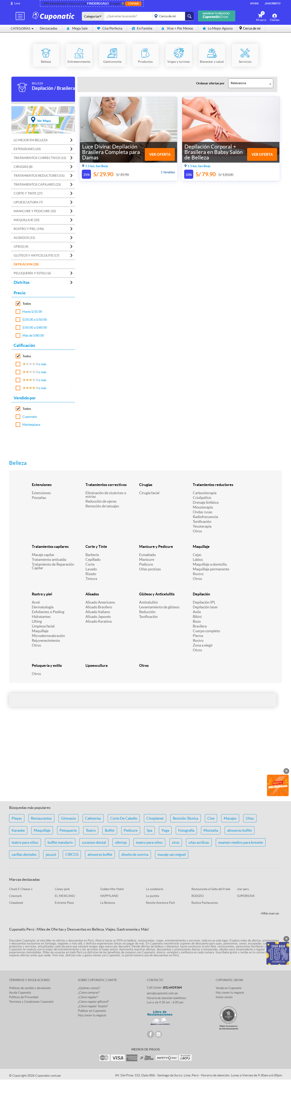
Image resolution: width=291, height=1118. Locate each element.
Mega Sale (80, 28)
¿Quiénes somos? (89, 988)
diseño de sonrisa (134, 854)
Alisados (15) (24, 237)
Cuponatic (30, 416)
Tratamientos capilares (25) (37, 184)
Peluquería (68, 830)
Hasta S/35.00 (32, 311)
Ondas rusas (202, 512)
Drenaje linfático (206, 502)
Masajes (230, 818)
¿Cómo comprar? (89, 992)
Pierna (198, 636)
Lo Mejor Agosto (220, 28)
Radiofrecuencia (205, 517)
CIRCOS (71, 854)
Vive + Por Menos (180, 28)
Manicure (146, 559)
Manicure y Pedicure (156, 546)
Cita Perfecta (112, 28)
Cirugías (145, 485)
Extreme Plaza (64, 902)
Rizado (90, 574)
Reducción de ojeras (101, 501)
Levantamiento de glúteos (159, 607)
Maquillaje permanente (211, 569)
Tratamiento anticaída (49, 559)
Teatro (91, 830)
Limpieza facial (43, 626)
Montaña (210, 830)
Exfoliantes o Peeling (48, 612)
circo (175, 842)
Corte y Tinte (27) (28, 193)
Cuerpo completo (206, 631)
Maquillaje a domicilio (210, 564)
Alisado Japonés (98, 616)
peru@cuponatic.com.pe (162, 993)
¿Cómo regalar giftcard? (93, 1001)
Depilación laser (205, 607)
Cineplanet (155, 818)
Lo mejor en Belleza (31, 140)
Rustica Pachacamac (204, 902)
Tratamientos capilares (50, 546)
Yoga (165, 830)
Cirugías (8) (23, 167)
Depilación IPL (204, 602)
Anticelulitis (148, 602)
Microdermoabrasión (48, 636)
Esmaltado (147, 555)
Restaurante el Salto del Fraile (210, 889)
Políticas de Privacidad (23, 997)
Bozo (197, 621)
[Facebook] (150, 1034)
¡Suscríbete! (273, 3)
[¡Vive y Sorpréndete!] (54, 16)
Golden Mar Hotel (112, 889)
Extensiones (42, 485)
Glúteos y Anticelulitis (157, 594)
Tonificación (202, 521)
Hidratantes (41, 616)
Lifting (37, 621)
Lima (17, 3)
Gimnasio (68, 818)
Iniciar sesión (224, 997)
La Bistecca (107, 902)
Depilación (201, 594)
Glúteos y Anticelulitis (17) (36, 255)
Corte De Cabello (123, 818)
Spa (149, 830)
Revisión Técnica (185, 818)
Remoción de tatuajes (102, 506)
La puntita (152, 896)
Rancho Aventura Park (160, 902)
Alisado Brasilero (98, 607)
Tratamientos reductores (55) (39, 175)
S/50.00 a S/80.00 (35, 327)
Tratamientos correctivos (106, 485)
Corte (90, 564)
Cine (211, 818)
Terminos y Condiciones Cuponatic (31, 1001)
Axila (197, 612)
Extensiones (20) (27, 149)
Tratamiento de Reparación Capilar (53, 566)
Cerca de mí (252, 28)
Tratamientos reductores (213, 485)
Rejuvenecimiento (46, 640)
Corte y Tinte (96, 546)
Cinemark (15, 896)
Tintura (91, 579)
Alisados (92, 594)
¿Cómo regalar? (88, 997)
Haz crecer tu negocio (92, 1015)
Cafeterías (93, 818)
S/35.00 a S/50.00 (35, 319)
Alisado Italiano (97, 612)
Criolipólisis (202, 498)
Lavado (91, 569)
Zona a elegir (203, 645)
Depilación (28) (26, 264)
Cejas (197, 555)
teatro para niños (25, 842)
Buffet (110, 830)
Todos (27, 303)
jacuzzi (51, 854)
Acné (36, 602)
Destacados (49, 28)
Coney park (62, 889)
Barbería (92, 555)
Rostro (198, 574)
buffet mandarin (60, 842)
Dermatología (42, 607)
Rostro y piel (42, 594)
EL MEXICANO (65, 896)
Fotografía (186, 830)
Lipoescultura (96, 665)
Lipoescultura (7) (28, 202)
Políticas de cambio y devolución (30, 988)
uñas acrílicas (198, 842)
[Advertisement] (145, 761)
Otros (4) (21, 246)
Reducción (147, 612)
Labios (198, 559)
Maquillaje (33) (26, 220)
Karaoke (18, 830)
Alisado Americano (100, 602)
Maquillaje (201, 546)
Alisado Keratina (98, 621)
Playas (17, 818)
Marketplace (31, 424)
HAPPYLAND (109, 896)
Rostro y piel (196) (29, 229)
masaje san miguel (172, 854)
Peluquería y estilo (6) (32, 273)
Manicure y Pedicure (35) (35, 211)
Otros (197, 531)
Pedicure (146, 564)
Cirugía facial (149, 493)
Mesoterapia (203, 507)
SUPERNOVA (246, 896)
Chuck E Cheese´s (21, 889)
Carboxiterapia (204, 493)
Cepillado (92, 559)
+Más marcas (269, 913)
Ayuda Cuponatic (20, 992)
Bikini (197, 616)
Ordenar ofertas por (210, 83)
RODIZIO (197, 896)
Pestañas (39, 498)
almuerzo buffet (239, 830)
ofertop (121, 842)
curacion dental (94, 842)
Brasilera (200, 626)
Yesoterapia (202, 526)
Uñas (250, 818)
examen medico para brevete (240, 842)
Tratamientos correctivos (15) (40, 158)
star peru (243, 889)
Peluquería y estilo (47, 665)
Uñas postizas (150, 569)
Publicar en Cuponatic (92, 1010)
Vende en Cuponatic (229, 988)
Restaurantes (41, 818)
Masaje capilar (43, 555)
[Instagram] (158, 1034)
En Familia (144, 28)
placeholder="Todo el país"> (172, 16)
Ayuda (254, 3)
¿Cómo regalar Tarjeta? (93, 1006)
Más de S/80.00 (33, 335)
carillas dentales (24, 854)
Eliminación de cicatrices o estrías (105, 495)
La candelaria (154, 889)
